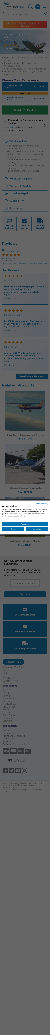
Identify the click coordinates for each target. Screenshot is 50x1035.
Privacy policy (42, 504)
